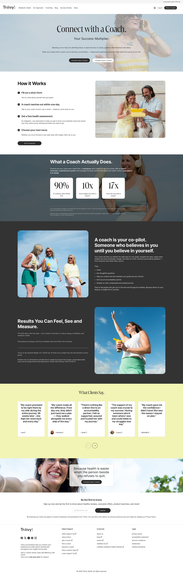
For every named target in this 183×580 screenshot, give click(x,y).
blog (98, 537)
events (99, 540)
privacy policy (137, 534)
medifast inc (101, 544)
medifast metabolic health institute (109, 547)
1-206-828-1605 (34, 557)
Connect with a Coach (79, 60)
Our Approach (38, 8)
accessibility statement (140, 537)
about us (100, 534)
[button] (171, 2)
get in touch (66, 540)
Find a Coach (170, 8)
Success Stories (66, 8)
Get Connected (29, 143)
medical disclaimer (138, 547)
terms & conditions (138, 540)
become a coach (68, 547)
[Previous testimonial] (88, 445)
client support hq (68, 534)
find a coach (66, 544)
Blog (56, 8)
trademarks (136, 544)
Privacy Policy (151, 517)
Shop (76, 8)
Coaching (49, 8)
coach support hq (68, 553)
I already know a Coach (103, 60)
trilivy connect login (69, 550)
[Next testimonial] (95, 445)
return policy (66, 537)
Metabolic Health (25, 8)
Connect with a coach (91, 482)
